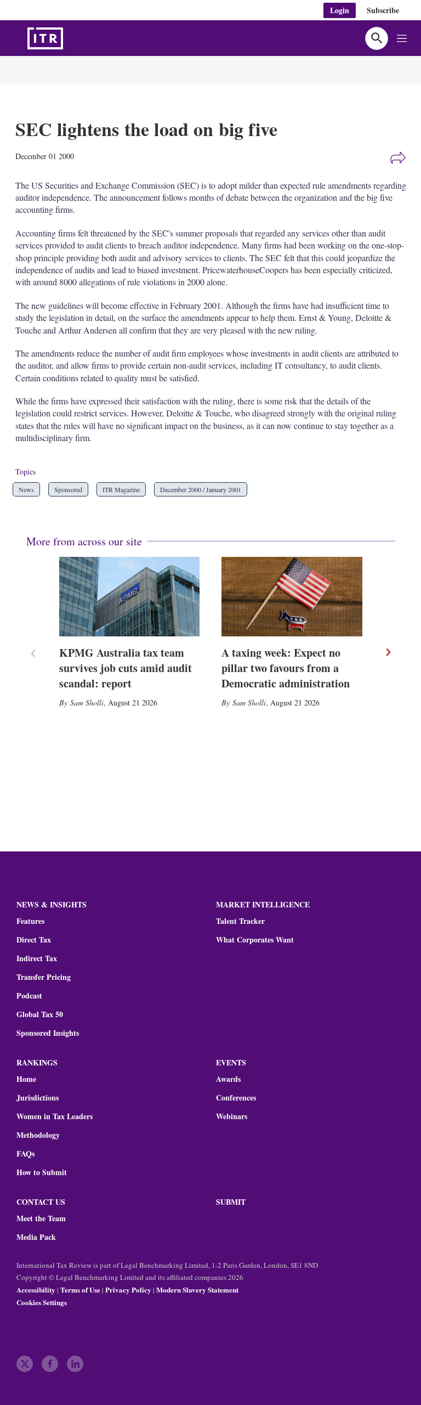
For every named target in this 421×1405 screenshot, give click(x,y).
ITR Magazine (121, 489)
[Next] (387, 652)
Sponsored (68, 489)
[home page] (71, 38)
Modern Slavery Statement (197, 1289)
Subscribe (383, 10)
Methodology (38, 1135)
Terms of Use (80, 1289)
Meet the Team (41, 1218)
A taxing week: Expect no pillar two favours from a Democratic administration (285, 668)
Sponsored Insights (47, 1033)
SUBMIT (231, 1201)
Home (26, 1079)
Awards (228, 1079)
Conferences (236, 1098)
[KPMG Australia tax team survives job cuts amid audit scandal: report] (129, 596)
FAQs (25, 1154)
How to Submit (41, 1172)
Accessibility (35, 1289)
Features (30, 921)
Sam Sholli (87, 702)
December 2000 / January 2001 (200, 489)
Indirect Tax (36, 958)
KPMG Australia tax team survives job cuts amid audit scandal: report (125, 668)
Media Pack (36, 1237)
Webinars (231, 1116)
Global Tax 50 (39, 1014)
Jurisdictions (37, 1098)
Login (339, 10)
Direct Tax (33, 940)
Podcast (29, 996)
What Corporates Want (255, 940)
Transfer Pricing (43, 977)
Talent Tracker (240, 921)
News (26, 489)
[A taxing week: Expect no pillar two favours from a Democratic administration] (291, 596)
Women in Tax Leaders (54, 1116)
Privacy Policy (128, 1289)
